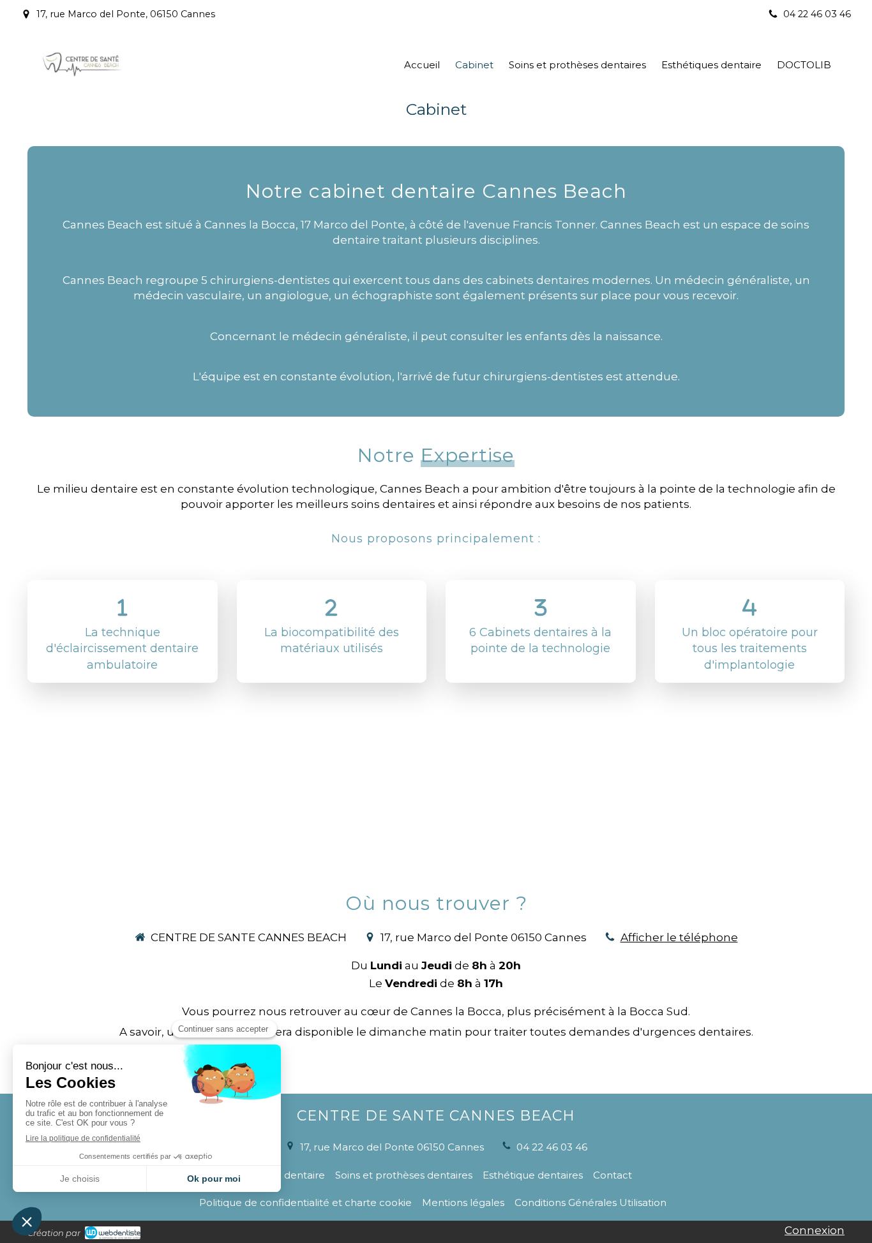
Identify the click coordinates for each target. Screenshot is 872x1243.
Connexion (815, 1230)
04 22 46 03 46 (551, 1147)
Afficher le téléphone (679, 937)
